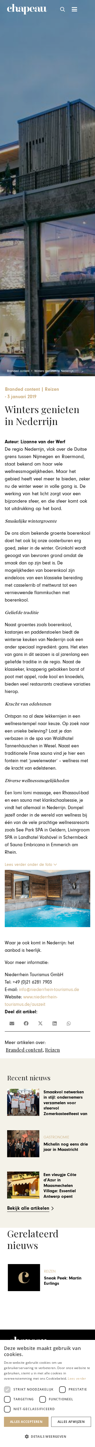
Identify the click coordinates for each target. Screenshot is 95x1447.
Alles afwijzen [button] (71, 1421)
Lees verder (77, 1378)
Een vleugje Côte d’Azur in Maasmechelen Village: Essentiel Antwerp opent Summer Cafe (60, 1188)
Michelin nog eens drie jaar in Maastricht (66, 1147)
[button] (63, 9)
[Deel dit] (26, 1023)
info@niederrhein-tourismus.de (49, 989)
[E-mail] (12, 1023)
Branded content (24, 1050)
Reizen (52, 1050)
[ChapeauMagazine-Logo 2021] (27, 9)
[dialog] (47, 1393)
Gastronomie (56, 1137)
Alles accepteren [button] (26, 1421)
